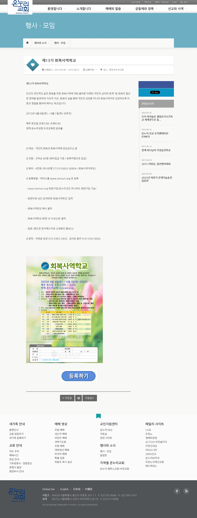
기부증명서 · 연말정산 (20, 463)
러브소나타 (151, 449)
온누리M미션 (152, 457)
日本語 (76, 489)
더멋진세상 (151, 445)
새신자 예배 (61, 433)
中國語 (88, 489)
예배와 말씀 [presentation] (113, 8)
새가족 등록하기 (17, 437)
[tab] (54, 9)
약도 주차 (14, 451)
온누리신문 (136, 2)
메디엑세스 (151, 466)
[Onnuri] (20, 7)
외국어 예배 (61, 453)
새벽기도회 (60, 441)
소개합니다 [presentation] (83, 8)
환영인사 (13, 429)
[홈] (27, 41)
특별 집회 (59, 457)
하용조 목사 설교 (63, 461)
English (64, 489)
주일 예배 (59, 429)
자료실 (103, 433)
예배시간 (13, 455)
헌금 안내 (14, 459)
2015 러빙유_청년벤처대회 (156, 163)
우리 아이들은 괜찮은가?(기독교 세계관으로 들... (157, 118)
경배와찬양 (151, 437)
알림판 (103, 455)
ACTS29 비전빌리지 (156, 441)
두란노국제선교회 (154, 461)
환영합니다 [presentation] (55, 8)
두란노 (148, 433)
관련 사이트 (106, 437)
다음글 (88, 398)
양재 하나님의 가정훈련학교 (156, 150)
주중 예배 (59, 445)
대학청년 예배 (62, 449)
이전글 (68, 398)
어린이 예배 (61, 437)
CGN (174, 2)
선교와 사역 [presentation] (176, 8)
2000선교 (150, 453)
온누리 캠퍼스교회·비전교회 (114, 468)
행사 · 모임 (59, 42)
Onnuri (20, 498)
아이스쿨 (147, 2)
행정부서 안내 (16, 471)
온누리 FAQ (106, 429)
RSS (186, 491)
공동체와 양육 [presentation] (144, 8)
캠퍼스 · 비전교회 (161, 2)
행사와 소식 (40, 42)
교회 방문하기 (16, 433)
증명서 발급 (15, 467)
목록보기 (78, 398)
